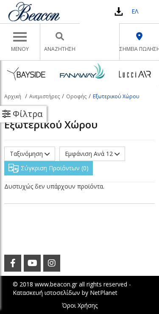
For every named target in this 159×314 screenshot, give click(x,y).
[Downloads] (118, 11)
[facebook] (12, 263)
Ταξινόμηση (27, 154)
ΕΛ (134, 11)
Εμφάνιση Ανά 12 (89, 154)
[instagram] (51, 263)
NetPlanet (103, 293)
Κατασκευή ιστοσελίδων (46, 293)
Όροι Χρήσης (80, 305)
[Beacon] (34, 11)
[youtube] (32, 263)
